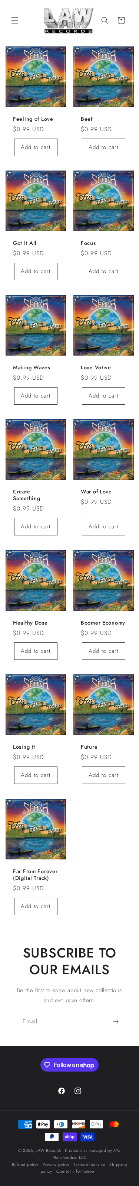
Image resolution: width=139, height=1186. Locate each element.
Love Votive (96, 367)
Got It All (25, 243)
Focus (88, 243)
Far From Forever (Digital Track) (35, 874)
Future (89, 746)
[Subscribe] (115, 1021)
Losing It (24, 746)
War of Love (96, 491)
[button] (15, 20)
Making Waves (31, 367)
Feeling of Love (33, 118)
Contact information (75, 1171)
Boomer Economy (103, 622)
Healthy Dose (30, 622)
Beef (87, 118)
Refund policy (25, 1164)
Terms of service (89, 1164)
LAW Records (49, 1150)
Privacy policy (56, 1164)
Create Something (26, 495)
